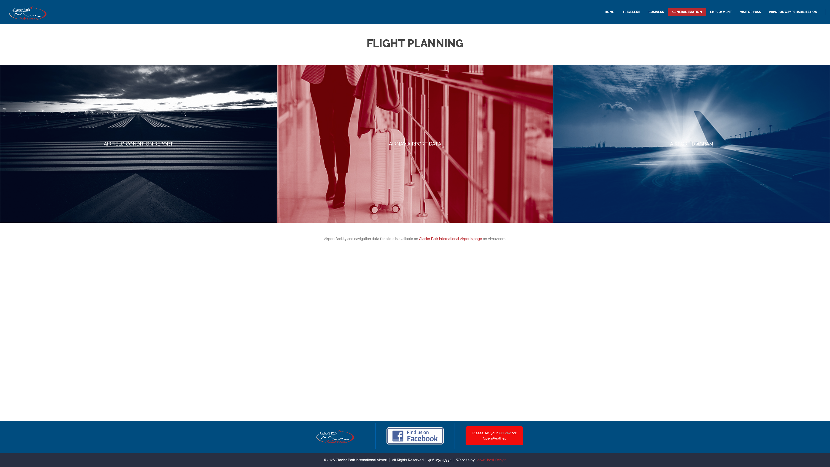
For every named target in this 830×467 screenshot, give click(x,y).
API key (504, 433)
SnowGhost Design (491, 460)
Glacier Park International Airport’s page (450, 239)
